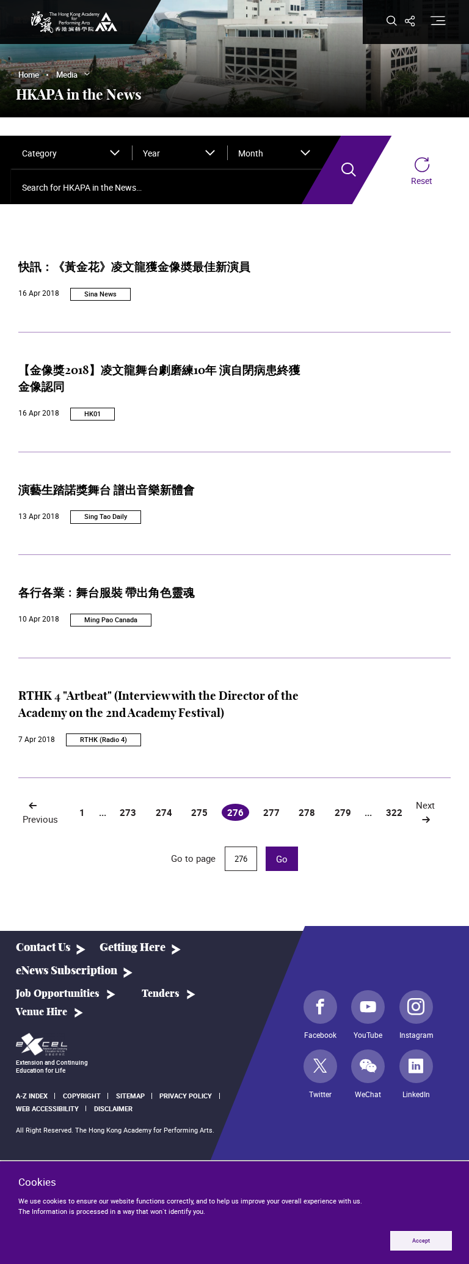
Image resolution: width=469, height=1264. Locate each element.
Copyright (82, 1095)
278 (307, 812)
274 (164, 812)
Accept (421, 1240)
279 (343, 812)
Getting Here (132, 948)
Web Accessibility (47, 1108)
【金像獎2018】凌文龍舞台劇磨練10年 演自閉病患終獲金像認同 (159, 379)
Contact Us (43, 948)
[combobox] (71, 153)
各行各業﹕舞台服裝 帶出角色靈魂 (106, 593)
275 (199, 812)
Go (282, 859)
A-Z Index (32, 1095)
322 (394, 812)
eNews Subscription (66, 971)
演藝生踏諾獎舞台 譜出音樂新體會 (106, 490)
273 (128, 812)
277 (271, 812)
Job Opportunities (58, 994)
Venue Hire (41, 1012)
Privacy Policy (185, 1095)
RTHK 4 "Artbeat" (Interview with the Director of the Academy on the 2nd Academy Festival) (158, 705)
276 (238, 813)
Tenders (161, 994)
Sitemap (130, 1095)
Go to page (194, 858)
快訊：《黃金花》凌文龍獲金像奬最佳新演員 (134, 267)
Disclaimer (113, 1108)
